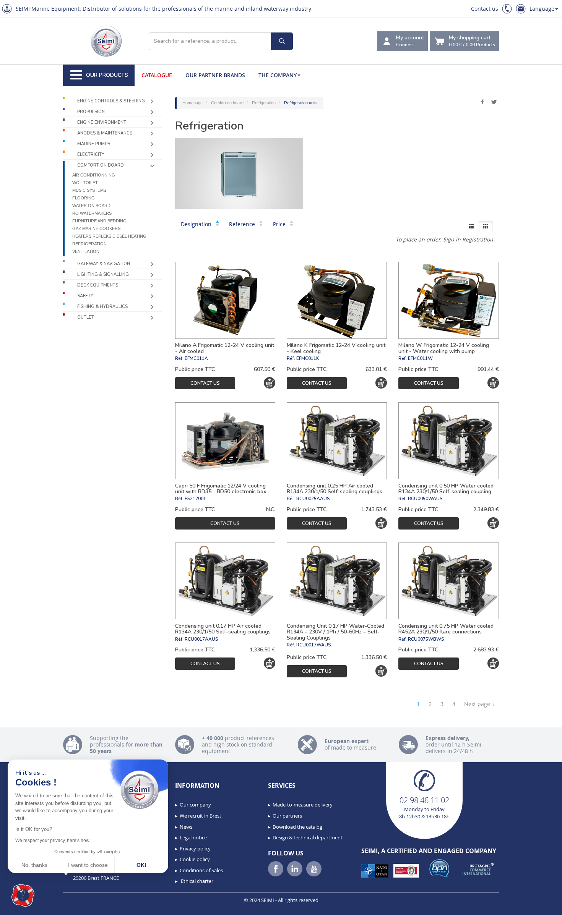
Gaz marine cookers (96, 228)
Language (542, 8)
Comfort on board (100, 165)
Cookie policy (195, 859)
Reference (243, 224)
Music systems (89, 190)
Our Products (107, 75)
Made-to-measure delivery (303, 804)
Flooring (83, 198)
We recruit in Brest (200, 815)
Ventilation (85, 251)
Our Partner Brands (215, 75)
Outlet (85, 317)
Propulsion (91, 112)
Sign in (452, 239)
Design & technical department (308, 837)
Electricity (90, 154)
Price (280, 224)
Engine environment (101, 122)
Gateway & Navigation (103, 264)
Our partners (287, 815)
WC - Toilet (85, 182)
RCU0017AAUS (201, 639)
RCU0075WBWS (426, 639)
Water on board (91, 205)
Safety (85, 296)
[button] (23, 895)
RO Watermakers (92, 213)
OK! (141, 865)
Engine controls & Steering (111, 101)
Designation (197, 224)
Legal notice (193, 837)
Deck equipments (97, 285)
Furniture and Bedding (99, 221)
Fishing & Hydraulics (102, 306)
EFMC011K (307, 358)
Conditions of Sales (201, 870)
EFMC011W (420, 358)
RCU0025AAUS (313, 499)
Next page (479, 704)
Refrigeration (89, 243)
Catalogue (156, 75)
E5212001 (195, 499)
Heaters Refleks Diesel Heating (109, 236)
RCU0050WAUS (425, 499)
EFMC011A (196, 358)
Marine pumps (93, 144)
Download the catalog (297, 826)
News (186, 826)
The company (277, 75)
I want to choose (88, 865)
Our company (195, 804)
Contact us (484, 8)
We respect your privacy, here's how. (52, 840)
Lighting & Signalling (103, 274)
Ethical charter (196, 881)
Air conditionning (93, 175)
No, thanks (34, 865)
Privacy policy (195, 848)
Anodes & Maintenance (104, 133)
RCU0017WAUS (313, 645)
